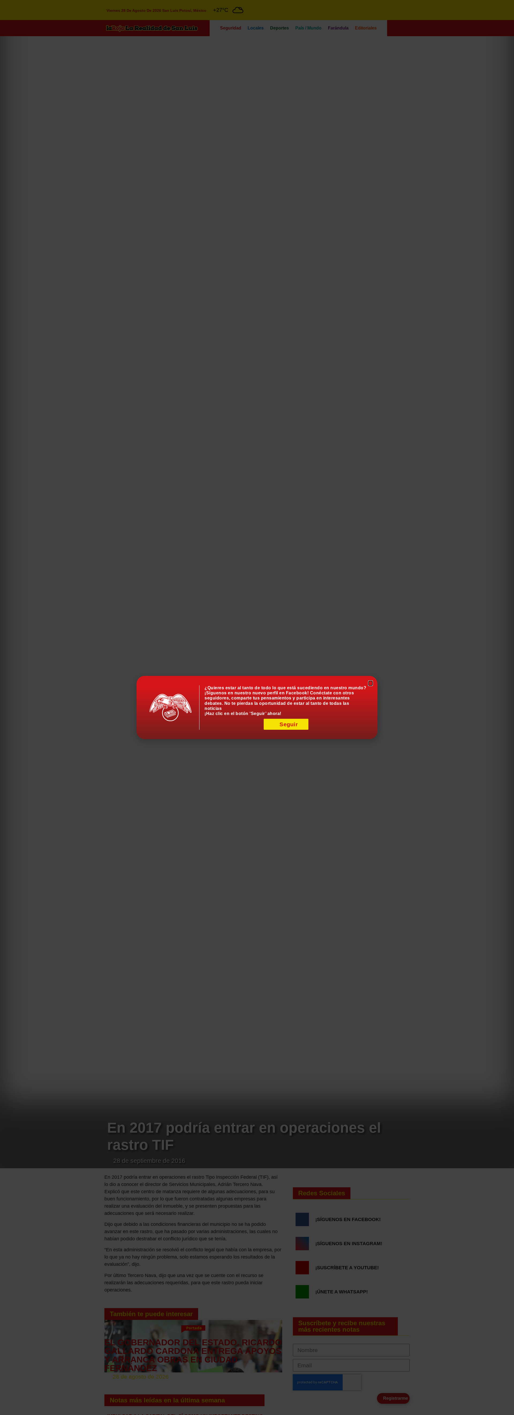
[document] (257, 707)
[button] (370, 683)
